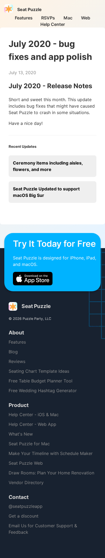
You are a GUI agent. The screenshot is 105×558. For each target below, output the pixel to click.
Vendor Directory (26, 482)
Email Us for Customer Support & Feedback (43, 529)
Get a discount (23, 516)
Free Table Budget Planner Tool (40, 381)
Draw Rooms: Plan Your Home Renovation (51, 472)
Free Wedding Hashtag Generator (43, 390)
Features (24, 17)
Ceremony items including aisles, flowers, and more (48, 166)
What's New (21, 434)
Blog (13, 351)
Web (85, 17)
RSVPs (48, 17)
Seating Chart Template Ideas (39, 371)
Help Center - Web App (32, 424)
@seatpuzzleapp (26, 506)
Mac (68, 17)
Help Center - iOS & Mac (34, 414)
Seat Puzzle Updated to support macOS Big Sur (46, 192)
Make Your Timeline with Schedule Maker (51, 453)
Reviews (17, 361)
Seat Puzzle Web (26, 463)
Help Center (52, 24)
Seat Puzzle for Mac (29, 443)
